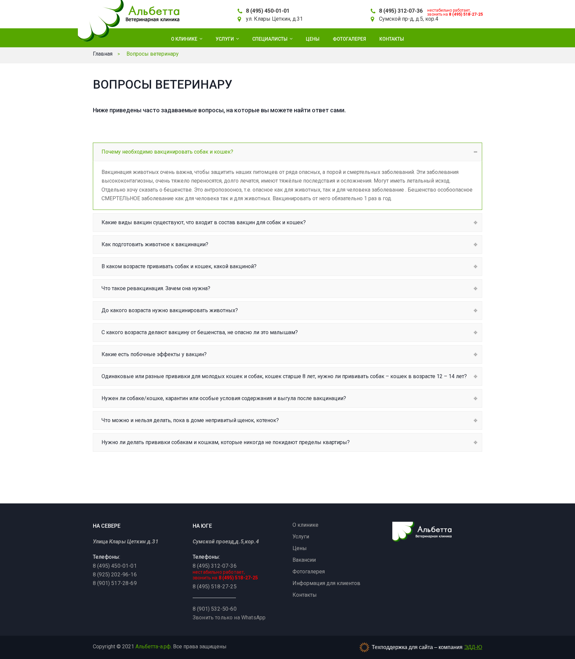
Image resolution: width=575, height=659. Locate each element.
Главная (102, 54)
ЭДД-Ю (473, 647)
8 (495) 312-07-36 (401, 11)
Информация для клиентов (326, 583)
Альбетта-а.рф (153, 646)
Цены (299, 548)
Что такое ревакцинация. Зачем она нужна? (155, 288)
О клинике (305, 525)
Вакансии (304, 560)
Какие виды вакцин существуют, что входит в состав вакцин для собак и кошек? (203, 222)
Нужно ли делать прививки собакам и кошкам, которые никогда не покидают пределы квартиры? (225, 442)
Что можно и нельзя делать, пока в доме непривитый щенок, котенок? (190, 420)
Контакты (304, 595)
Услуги (300, 536)
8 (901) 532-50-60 (215, 609)
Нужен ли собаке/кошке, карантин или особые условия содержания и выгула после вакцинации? (223, 398)
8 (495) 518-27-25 (466, 14)
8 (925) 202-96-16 (115, 574)
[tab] (287, 152)
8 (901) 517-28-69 (115, 583)
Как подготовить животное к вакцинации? (154, 244)
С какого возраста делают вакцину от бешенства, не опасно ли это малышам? (199, 332)
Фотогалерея (308, 571)
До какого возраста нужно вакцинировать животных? (169, 310)
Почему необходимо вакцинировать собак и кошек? (167, 152)
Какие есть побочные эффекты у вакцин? (154, 354)
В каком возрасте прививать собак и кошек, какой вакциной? (179, 266)
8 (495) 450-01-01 (267, 11)
